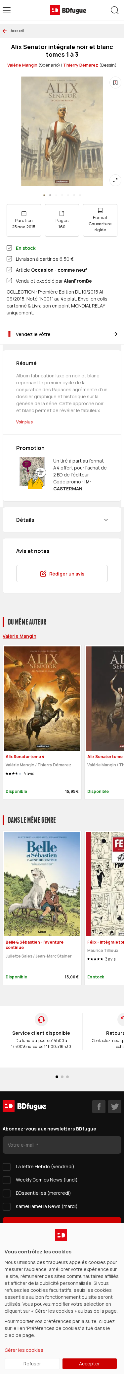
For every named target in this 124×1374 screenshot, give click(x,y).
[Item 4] (68, 195)
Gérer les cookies (24, 1350)
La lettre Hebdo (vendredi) (45, 1166)
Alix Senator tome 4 (25, 756)
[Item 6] (80, 195)
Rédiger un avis (66, 574)
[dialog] (62, 1298)
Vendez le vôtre (33, 334)
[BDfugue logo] (68, 10)
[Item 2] (56, 195)
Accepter (89, 1363)
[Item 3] (62, 195)
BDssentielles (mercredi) (43, 1193)
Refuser (32, 1363)
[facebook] (98, 1106)
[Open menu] (7, 10)
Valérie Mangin (22, 65)
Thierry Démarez (80, 65)
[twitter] (114, 1106)
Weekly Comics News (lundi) (47, 1180)
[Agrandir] (115, 180)
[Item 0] (44, 195)
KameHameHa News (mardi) (47, 1206)
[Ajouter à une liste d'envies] (115, 82)
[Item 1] (50, 195)
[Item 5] (74, 195)
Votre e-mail (21, 1145)
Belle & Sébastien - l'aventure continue (34, 945)
